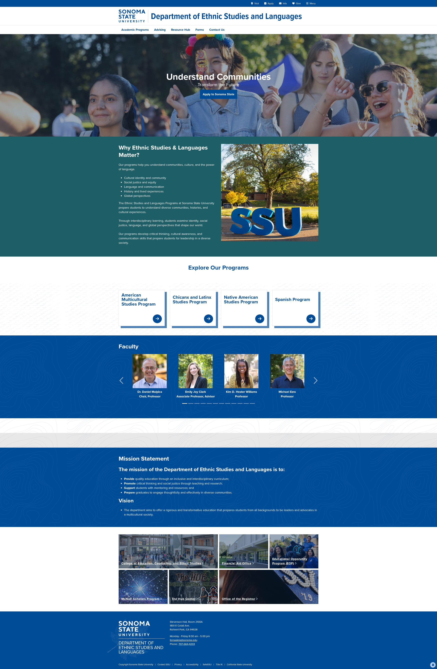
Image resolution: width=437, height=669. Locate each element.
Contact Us (216, 29)
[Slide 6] (215, 403)
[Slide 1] (184, 403)
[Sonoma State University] (133, 16)
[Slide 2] (190, 403)
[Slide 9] (233, 403)
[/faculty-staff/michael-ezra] (287, 371)
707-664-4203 (187, 644)
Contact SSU (164, 664)
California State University (239, 664)
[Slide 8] (227, 403)
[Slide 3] (197, 403)
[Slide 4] (203, 403)
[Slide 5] (209, 403)
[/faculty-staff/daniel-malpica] (150, 371)
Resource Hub (180, 29)
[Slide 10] (240, 403)
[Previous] (121, 381)
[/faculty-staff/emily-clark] (196, 371)
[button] (433, 665)
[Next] (315, 381)
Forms (199, 29)
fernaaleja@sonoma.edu (183, 640)
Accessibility (192, 664)
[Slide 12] (252, 403)
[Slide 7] (221, 403)
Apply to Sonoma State (218, 94)
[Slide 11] (246, 403)
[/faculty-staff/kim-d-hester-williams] (241, 371)
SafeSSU (207, 664)
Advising (160, 29)
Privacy (178, 664)
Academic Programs (135, 29)
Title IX (219, 664)
